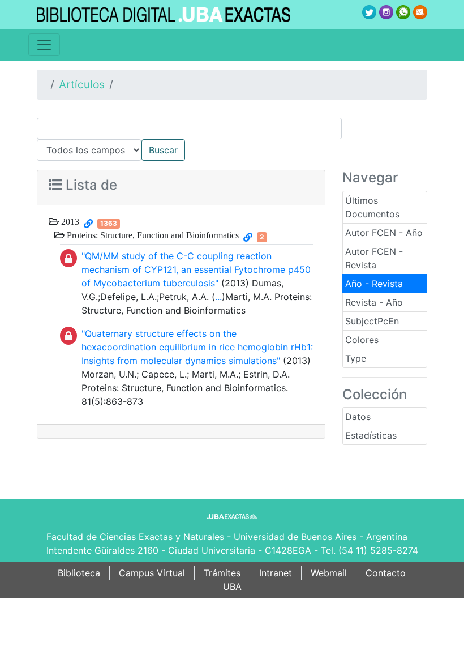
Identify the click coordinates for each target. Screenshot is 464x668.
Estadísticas (371, 435)
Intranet (275, 573)
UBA (232, 586)
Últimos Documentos (372, 207)
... (218, 296)
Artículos (82, 84)
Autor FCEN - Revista (374, 258)
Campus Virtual (152, 573)
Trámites (222, 573)
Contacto (386, 573)
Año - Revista (374, 283)
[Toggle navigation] (44, 44)
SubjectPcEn (372, 321)
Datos (358, 416)
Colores (362, 339)
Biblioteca (79, 573)
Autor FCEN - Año (384, 232)
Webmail (329, 573)
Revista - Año (374, 302)
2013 (69, 221)
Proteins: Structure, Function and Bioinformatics (152, 234)
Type (355, 358)
